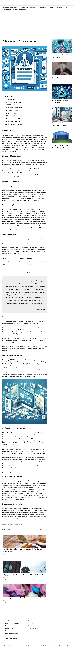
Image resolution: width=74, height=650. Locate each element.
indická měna (21, 283)
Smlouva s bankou (12, 110)
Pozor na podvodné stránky (15, 116)
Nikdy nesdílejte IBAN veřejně (15, 119)
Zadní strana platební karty (14, 107)
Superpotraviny (7, 9)
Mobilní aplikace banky (14, 105)
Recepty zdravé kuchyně (60, 7)
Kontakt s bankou (12, 113)
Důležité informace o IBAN (15, 121)
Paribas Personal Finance (25, 459)
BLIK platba (41, 209)
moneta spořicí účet (31, 295)
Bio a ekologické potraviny (21, 7)
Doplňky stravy (43, 7)
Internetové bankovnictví (14, 102)
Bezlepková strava (8, 7)
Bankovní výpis (11, 99)
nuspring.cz (5, 2)
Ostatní (51, 7)
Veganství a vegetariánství (19, 9)
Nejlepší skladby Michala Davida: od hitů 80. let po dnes (24, 575)
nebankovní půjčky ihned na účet (28, 160)
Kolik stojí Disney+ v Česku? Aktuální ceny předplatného (24, 598)
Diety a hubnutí (34, 7)
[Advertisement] (37, 21)
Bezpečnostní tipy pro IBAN (15, 124)
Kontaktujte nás (18, 524)
